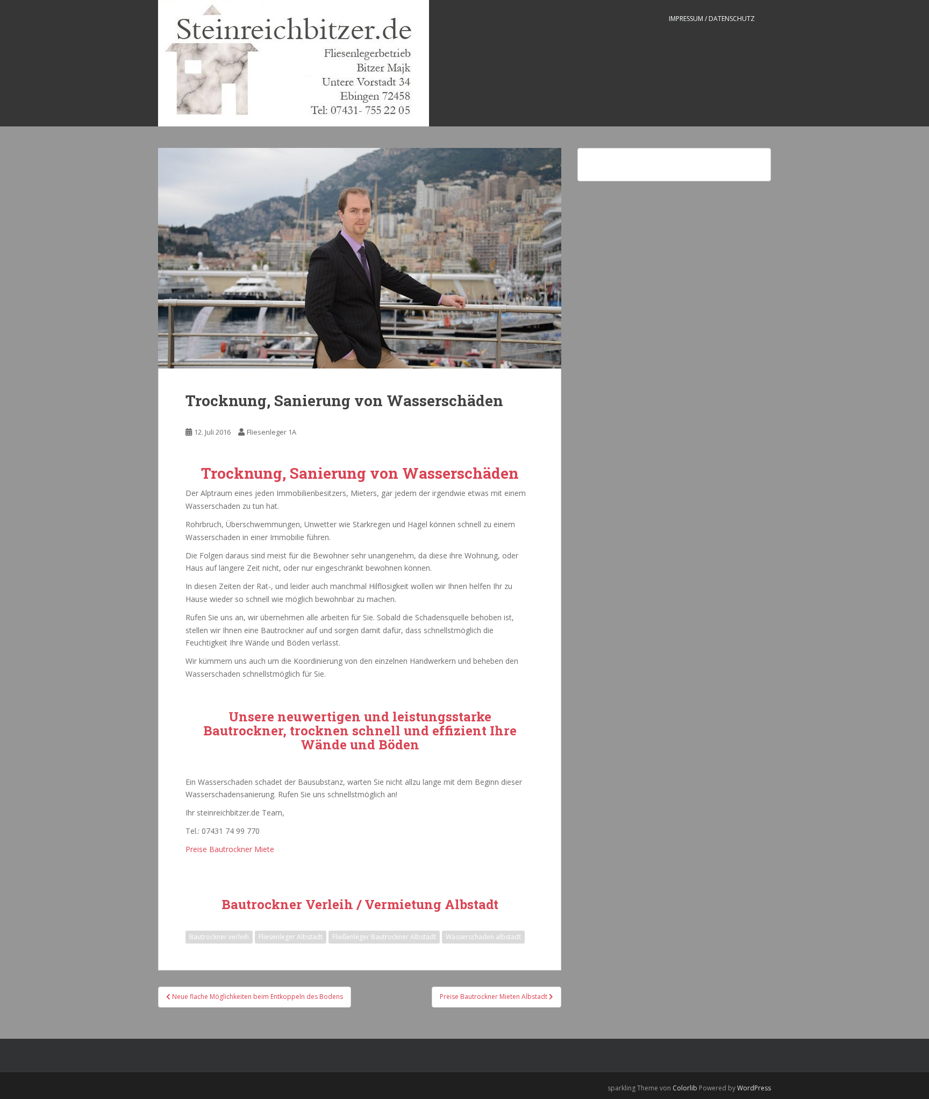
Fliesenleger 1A (271, 432)
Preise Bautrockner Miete (229, 849)
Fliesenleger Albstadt (291, 936)
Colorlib (685, 1088)
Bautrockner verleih (219, 936)
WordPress (754, 1088)
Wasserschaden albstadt (483, 936)
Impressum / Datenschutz (712, 18)
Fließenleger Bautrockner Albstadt (384, 936)
